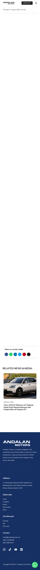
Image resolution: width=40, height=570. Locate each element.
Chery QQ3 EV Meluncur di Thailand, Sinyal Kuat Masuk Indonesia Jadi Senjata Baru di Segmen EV (18, 407)
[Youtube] (15, 549)
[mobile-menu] (36, 3)
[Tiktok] (10, 549)
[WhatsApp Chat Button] (35, 565)
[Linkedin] (21, 549)
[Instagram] (4, 549)
